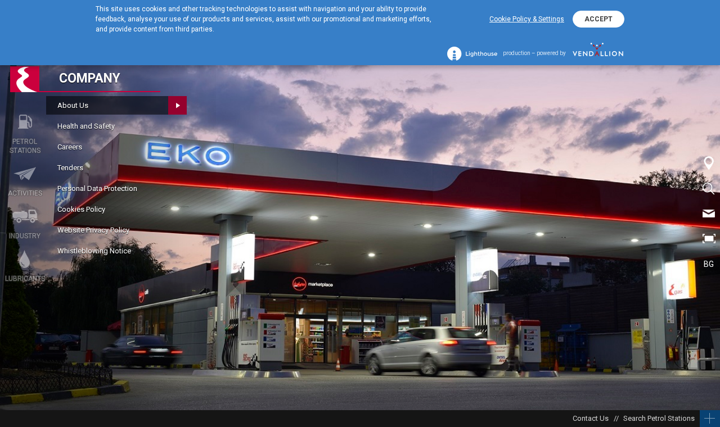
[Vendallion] (598, 53)
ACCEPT (598, 19)
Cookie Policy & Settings (526, 19)
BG (709, 264)
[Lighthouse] (472, 54)
